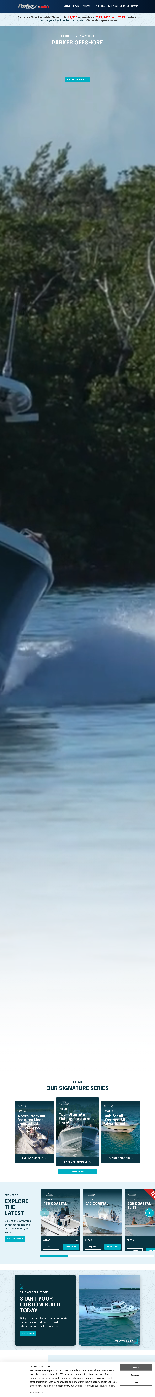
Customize (134, 1375)
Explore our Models (76, 79)
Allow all (136, 1367)
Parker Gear (124, 6)
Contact (134, 6)
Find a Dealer (101, 6)
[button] (149, 1212)
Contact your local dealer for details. (61, 20)
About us (86, 6)
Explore (76, 6)
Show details (35, 1392)
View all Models (14, 1239)
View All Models (77, 1172)
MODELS (67, 6)
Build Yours (113, 6)
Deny (136, 1382)
